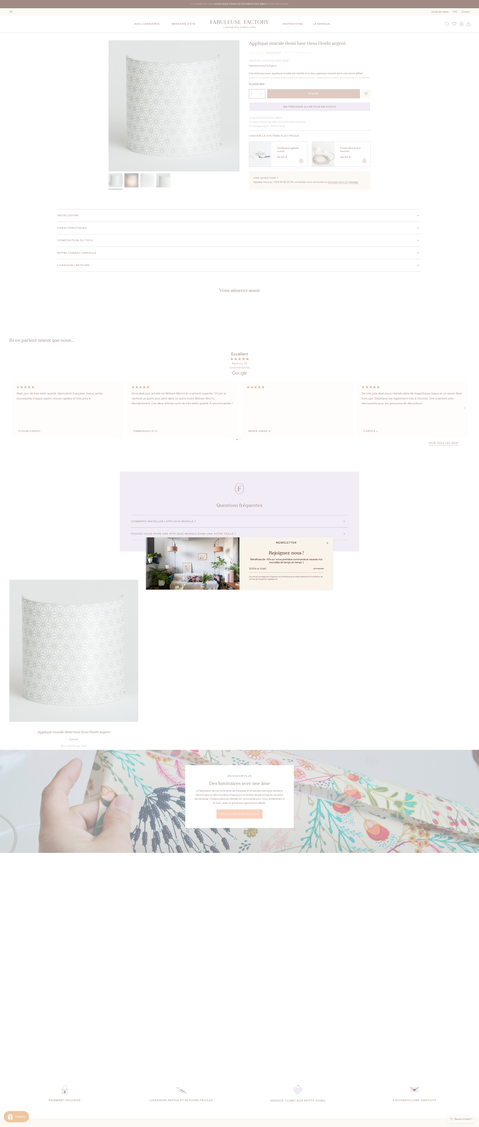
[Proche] (327, 543)
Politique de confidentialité (293, 576)
